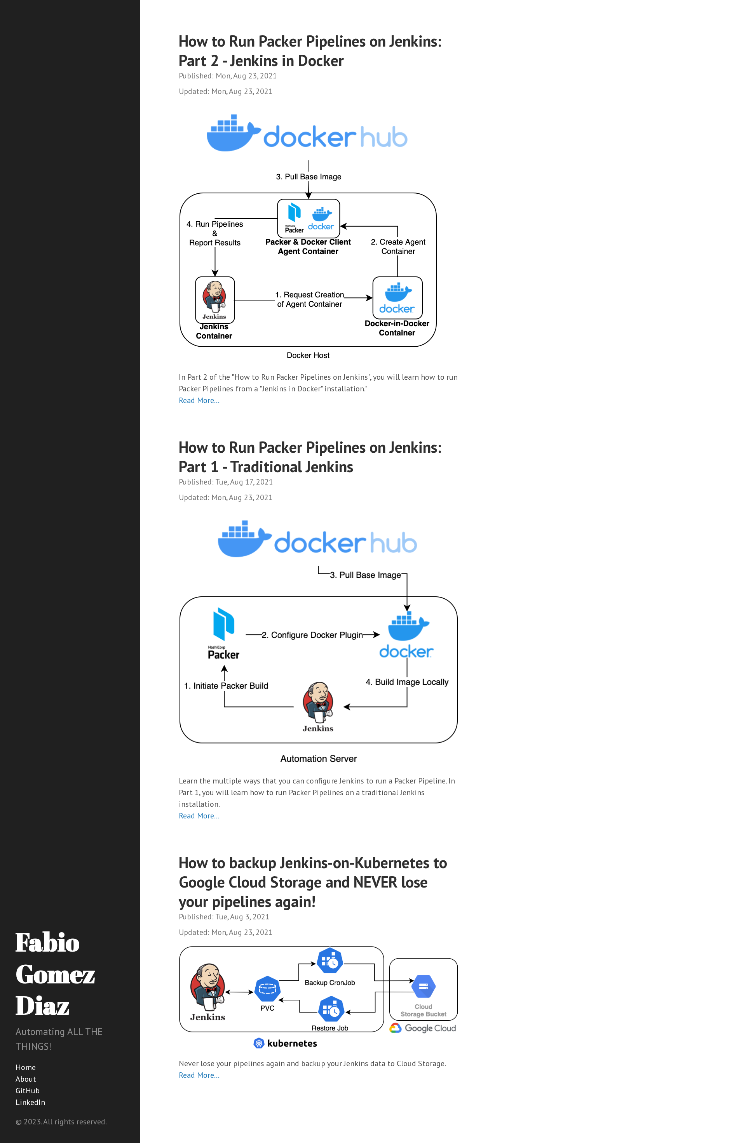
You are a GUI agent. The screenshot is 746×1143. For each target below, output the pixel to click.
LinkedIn (30, 1102)
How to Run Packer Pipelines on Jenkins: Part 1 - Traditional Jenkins (310, 456)
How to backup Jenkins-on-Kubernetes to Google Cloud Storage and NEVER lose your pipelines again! (313, 881)
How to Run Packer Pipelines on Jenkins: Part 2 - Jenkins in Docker (310, 50)
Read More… (199, 400)
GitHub (28, 1091)
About (26, 1079)
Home (26, 1067)
